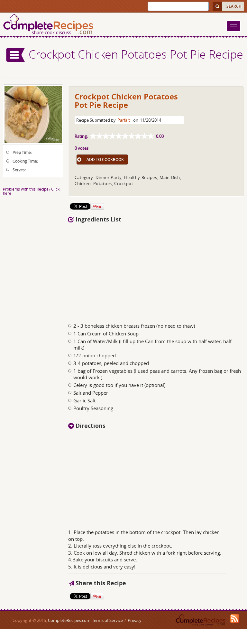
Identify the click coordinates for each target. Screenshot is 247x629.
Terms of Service (107, 620)
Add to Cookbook (105, 159)
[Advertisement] (156, 271)
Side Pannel (15, 55)
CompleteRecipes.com (69, 620)
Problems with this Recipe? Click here (31, 191)
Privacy (135, 620)
